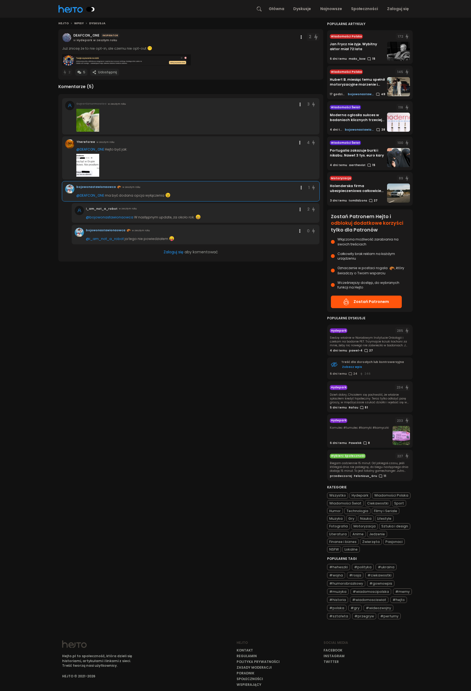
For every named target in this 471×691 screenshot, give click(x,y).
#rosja (355, 575)
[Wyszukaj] (259, 9)
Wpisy (79, 23)
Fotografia (338, 526)
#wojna (336, 575)
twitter (331, 661)
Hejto (63, 23)
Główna (276, 8)
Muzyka (336, 518)
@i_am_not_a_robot (105, 238)
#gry (355, 608)
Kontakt (245, 650)
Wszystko (337, 495)
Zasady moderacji (254, 667)
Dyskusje (302, 8)
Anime (358, 534)
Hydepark (360, 495)
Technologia (357, 511)
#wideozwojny (378, 608)
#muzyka (337, 591)
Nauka (366, 518)
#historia (337, 599)
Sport (399, 503)
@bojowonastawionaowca (109, 217)
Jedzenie (377, 534)
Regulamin (247, 656)
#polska (336, 608)
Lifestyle (384, 518)
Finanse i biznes (343, 541)
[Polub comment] (314, 104)
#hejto (398, 599)
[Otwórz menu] (301, 37)
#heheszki (338, 567)
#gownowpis (380, 583)
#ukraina (386, 567)
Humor (335, 511)
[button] (126, 59)
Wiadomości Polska (391, 495)
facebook (333, 650)
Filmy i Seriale (385, 511)
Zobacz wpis (352, 367)
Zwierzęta (371, 541)
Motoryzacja (365, 526)
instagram (334, 656)
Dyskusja (97, 23)
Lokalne (351, 549)
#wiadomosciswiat (369, 599)
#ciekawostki (379, 575)
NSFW (334, 549)
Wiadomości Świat (345, 503)
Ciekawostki (377, 503)
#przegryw (364, 616)
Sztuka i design (394, 526)
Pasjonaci (394, 541)
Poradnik (245, 673)
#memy (402, 591)
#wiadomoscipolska (371, 591)
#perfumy (389, 616)
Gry (351, 518)
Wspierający (249, 684)
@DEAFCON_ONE (90, 149)
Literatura (338, 534)
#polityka (363, 567)
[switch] (90, 9)
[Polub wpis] (315, 37)
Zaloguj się (398, 8)
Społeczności (364, 8)
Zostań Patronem (371, 301)
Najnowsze (331, 8)
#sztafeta (338, 616)
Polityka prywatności (258, 661)
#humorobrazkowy (346, 583)
